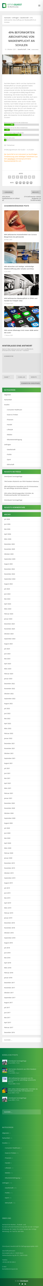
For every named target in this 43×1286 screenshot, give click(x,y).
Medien (9, 435)
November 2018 (9, 928)
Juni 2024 (7, 594)
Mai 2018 (7, 958)
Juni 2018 (7, 953)
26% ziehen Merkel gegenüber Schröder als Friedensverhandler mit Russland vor (19, 494)
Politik (9, 454)
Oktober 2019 (9, 873)
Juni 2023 (7, 654)
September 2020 (9, 818)
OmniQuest (24, 1281)
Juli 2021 (7, 768)
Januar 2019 (8, 918)
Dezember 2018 (9, 923)
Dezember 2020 (9, 803)
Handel (9, 425)
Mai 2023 (7, 659)
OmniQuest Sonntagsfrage (13, 476)
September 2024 (9, 579)
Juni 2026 (7, 524)
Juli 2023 (7, 649)
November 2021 (9, 748)
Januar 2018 (8, 978)
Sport (9, 459)
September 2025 (9, 559)
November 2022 (9, 688)
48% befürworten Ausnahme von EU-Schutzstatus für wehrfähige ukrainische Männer (21, 487)
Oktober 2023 (9, 634)
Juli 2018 (7, 948)
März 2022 (7, 728)
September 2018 (9, 938)
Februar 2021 (8, 793)
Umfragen (15, 18)
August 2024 (8, 584)
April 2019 (7, 903)
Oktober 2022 (9, 694)
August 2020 (8, 823)
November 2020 (9, 808)
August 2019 (8, 883)
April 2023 (7, 664)
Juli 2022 (7, 708)
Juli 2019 (7, 888)
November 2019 (9, 868)
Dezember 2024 (9, 569)
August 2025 (8, 564)
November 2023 (9, 629)
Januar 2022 (8, 738)
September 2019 (9, 878)
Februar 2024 (8, 614)
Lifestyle (10, 429)
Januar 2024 (8, 619)
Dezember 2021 (9, 743)
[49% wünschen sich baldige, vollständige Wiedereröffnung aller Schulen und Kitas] (21, 252)
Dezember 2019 (9, 863)
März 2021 (7, 788)
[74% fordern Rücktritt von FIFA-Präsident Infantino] (4, 1070)
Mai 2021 (7, 778)
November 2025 (9, 549)
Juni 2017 (7, 1013)
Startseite (7, 18)
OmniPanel (11, 159)
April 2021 (7, 783)
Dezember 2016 (9, 1032)
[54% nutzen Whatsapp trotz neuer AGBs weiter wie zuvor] (21, 316)
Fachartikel (8, 400)
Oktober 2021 (9, 753)
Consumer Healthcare (14, 410)
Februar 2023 (8, 674)
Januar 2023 (8, 679)
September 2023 (9, 639)
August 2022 (8, 703)
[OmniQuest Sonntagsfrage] (4, 1062)
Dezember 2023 (9, 624)
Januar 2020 (8, 858)
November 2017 (9, 988)
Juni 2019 (7, 893)
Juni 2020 (7, 833)
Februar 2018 (8, 973)
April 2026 (7, 534)
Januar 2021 (8, 798)
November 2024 (9, 574)
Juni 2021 (7, 773)
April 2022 (7, 723)
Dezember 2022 (9, 684)
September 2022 (9, 699)
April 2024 (7, 604)
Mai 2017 (7, 1017)
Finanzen (10, 420)
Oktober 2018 (9, 933)
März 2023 (7, 669)
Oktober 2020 (9, 813)
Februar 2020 (8, 853)
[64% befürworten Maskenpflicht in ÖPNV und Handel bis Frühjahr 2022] (21, 284)
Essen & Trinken (12, 415)
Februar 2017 (8, 1027)
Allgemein (7, 395)
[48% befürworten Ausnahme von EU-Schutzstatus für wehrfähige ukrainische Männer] (4, 1079)
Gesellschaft (24, 18)
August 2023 (8, 644)
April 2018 (7, 963)
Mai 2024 (7, 599)
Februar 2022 (8, 733)
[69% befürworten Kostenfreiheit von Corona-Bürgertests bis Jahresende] (21, 220)
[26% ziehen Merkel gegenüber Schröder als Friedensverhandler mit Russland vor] (4, 1090)
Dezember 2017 (9, 983)
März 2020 (7, 848)
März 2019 (7, 908)
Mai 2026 (7, 529)
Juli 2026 (7, 519)
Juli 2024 (7, 589)
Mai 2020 (7, 838)
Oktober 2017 (9, 993)
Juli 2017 (7, 1007)
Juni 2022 (7, 713)
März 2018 (7, 968)
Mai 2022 (7, 718)
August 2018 (8, 943)
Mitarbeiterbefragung (14, 440)
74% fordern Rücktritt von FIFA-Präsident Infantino (21, 481)
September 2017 (9, 998)
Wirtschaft (10, 464)
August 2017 (8, 1002)
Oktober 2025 (9, 554)
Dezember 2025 (9, 544)
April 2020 (7, 843)
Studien (7, 405)
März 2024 (7, 609)
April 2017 (7, 1022)
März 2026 (7, 539)
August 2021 (8, 763)
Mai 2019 (7, 898)
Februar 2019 (8, 913)
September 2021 (9, 758)
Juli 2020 (7, 828)
